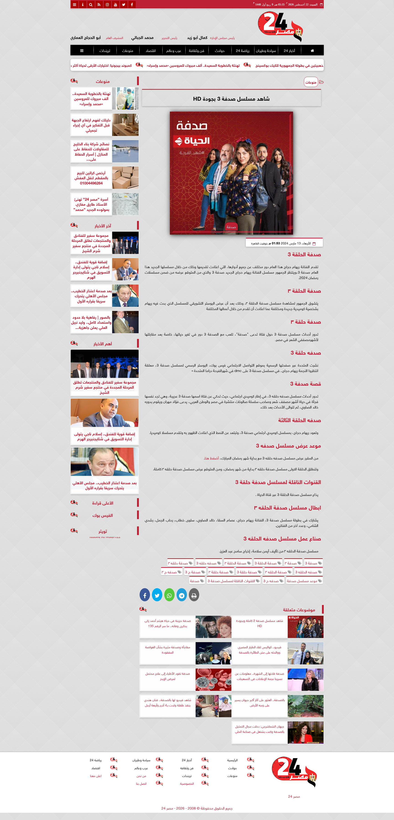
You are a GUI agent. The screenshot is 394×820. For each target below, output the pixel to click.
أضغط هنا (212, 457)
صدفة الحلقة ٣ (236, 562)
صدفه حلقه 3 (206, 562)
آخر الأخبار (103, 225)
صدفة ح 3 (193, 571)
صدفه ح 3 (271, 580)
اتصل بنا (141, 783)
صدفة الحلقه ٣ (276, 571)
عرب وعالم (173, 50)
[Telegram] (181, 594)
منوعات (127, 50)
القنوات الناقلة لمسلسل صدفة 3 (232, 580)
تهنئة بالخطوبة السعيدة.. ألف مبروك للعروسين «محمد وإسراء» (232, 65)
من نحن (141, 775)
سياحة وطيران (266, 50)
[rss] (99, 4)
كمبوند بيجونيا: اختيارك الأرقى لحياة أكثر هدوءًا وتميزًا (132, 65)
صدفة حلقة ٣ (219, 571)
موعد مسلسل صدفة (302, 580)
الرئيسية (232, 760)
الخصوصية (187, 783)
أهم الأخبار (102, 343)
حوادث (219, 50)
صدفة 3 (311, 562)
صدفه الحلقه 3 (306, 571)
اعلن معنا (95, 775)
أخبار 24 (289, 50)
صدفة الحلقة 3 (266, 562)
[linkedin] (107, 4)
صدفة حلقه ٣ (178, 562)
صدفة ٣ (291, 562)
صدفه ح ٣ (170, 571)
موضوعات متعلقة (299, 609)
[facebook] (132, 4)
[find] (91, 4)
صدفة (195, 580)
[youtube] (115, 4)
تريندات (104, 50)
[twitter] (123, 4)
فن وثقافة (196, 50)
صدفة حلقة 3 (247, 571)
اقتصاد (151, 50)
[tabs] (74, 4)
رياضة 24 (242, 50)
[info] (82, 4)
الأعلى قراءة (102, 502)
